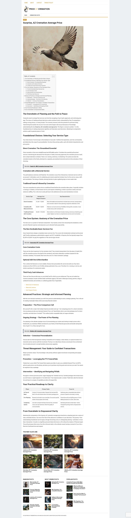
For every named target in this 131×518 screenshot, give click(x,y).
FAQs (25, 15)
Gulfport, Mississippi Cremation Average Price (57, 498)
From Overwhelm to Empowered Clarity (34, 109)
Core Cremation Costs (32, 90)
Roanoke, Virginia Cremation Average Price (35, 506)
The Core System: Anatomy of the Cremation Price (37, 87)
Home (26, 2)
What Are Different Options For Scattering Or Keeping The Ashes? (79, 487)
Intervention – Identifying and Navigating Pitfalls (37, 106)
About (32, 2)
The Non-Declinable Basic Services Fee (35, 89)
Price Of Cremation (31, 515)
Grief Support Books (31, 290)
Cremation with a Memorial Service (34, 83)
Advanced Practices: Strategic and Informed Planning (38, 96)
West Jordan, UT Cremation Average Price (35, 483)
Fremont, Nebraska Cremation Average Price (35, 491)
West (25, 19)
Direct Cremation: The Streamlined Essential (36, 82)
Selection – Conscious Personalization (35, 100)
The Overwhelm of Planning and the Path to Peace (37, 78)
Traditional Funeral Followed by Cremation (36, 85)
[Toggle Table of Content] (52, 76)
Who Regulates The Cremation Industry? (57, 490)
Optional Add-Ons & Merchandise (34, 92)
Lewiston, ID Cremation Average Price (36, 498)
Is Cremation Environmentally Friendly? (56, 506)
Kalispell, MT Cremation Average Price (58, 482)
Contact (39, 2)
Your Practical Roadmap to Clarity (33, 107)
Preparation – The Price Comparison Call (36, 97)
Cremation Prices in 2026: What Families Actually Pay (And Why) (74, 482)
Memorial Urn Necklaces (32, 284)
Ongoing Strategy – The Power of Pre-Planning (37, 99)
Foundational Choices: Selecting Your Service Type (37, 80)
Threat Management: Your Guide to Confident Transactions (39, 102)
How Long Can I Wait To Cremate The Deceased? (80, 494)
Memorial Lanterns (31, 287)
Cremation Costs (35, 15)
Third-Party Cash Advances (33, 94)
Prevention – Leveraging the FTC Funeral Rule (37, 104)
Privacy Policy (49, 2)
